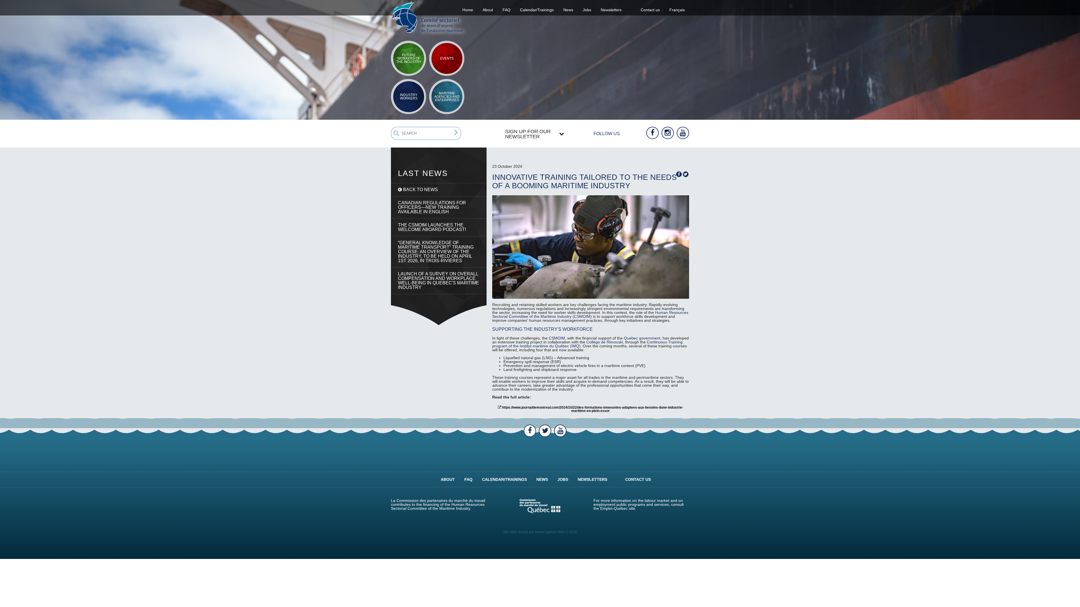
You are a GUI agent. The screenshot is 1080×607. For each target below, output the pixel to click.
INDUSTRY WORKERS (408, 96)
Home (467, 10)
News (568, 10)
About (448, 479)
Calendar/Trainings (537, 10)
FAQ (506, 10)
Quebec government (642, 338)
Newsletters (611, 10)
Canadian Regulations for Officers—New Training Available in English (432, 207)
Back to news (420, 189)
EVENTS (447, 58)
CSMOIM (557, 338)
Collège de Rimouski (604, 342)
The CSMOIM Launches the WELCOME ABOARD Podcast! (432, 227)
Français (677, 10)
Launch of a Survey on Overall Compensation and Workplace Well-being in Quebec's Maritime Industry (438, 280)
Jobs (587, 10)
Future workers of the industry (408, 58)
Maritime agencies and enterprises (447, 96)
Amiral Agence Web (550, 532)
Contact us (650, 10)
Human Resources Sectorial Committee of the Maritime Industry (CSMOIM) (590, 314)
